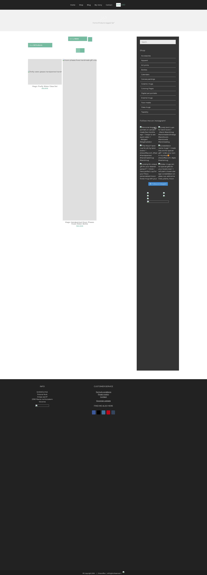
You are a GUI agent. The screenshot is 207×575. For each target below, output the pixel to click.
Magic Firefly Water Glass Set (44, 86)
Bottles (144, 70)
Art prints (145, 65)
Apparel (144, 60)
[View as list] (82, 50)
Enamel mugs (147, 98)
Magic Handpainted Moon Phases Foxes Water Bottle (79, 223)
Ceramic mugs (147, 84)
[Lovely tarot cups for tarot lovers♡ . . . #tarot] (167, 135)
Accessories (146, 56)
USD (120, 5)
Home (95, 23)
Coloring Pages (147, 88)
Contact (103, 397)
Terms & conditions (103, 392)
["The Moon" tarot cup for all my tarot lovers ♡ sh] (148, 153)
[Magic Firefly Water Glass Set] (45, 72)
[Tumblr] (113, 412)
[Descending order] (90, 39)
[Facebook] (94, 412)
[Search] (131, 5)
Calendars (145, 74)
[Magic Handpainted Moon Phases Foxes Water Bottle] (79, 139)
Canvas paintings (148, 79)
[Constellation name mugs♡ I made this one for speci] (167, 153)
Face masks (146, 103)
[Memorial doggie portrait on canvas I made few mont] (148, 135)
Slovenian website (103, 401)
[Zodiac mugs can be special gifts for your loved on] (167, 171)
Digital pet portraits (149, 93)
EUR (115, 5)
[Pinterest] (108, 412)
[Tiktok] (98, 412)
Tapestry (144, 112)
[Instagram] (103, 412)
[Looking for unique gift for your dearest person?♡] (148, 171)
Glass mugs (145, 107)
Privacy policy (103, 394)
